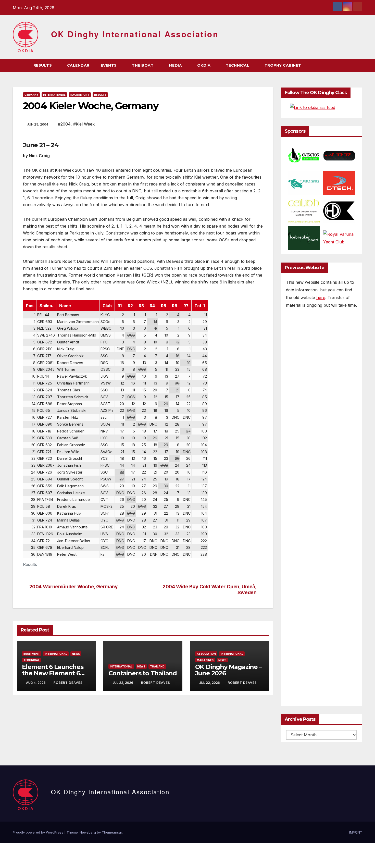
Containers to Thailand (142, 673)
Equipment (31, 653)
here (320, 297)
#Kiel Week (84, 124)
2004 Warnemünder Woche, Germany (73, 587)
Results (43, 65)
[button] (349, 65)
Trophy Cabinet (284, 65)
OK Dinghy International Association (135, 34)
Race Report (79, 94)
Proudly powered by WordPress (38, 832)
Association (206, 653)
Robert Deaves (68, 683)
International (54, 94)
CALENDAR (78, 65)
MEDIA (176, 65)
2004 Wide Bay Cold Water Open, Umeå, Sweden (209, 590)
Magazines (205, 660)
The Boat (143, 65)
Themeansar (112, 832)
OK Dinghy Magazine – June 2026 (228, 670)
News (76, 653)
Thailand (157, 666)
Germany (31, 94)
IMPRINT (355, 832)
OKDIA (204, 65)
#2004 (64, 124)
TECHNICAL (238, 65)
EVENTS (109, 65)
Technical (31, 660)
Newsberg (88, 832)
